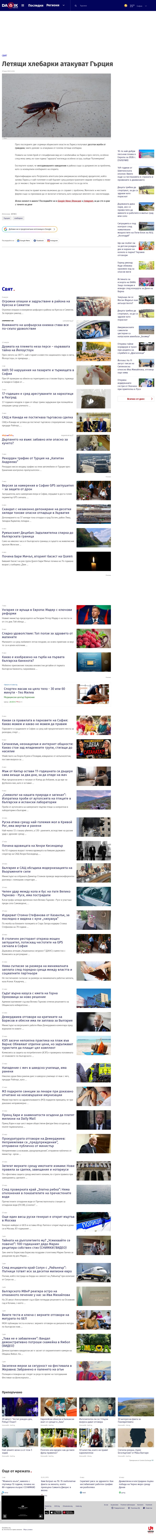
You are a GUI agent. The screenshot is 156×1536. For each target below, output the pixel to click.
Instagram (54, 240)
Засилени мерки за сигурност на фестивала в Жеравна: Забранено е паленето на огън (37, 1367)
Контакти (140, 1505)
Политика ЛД (135, 1508)
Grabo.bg (79, 1506)
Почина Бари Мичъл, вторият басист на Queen (37, 556)
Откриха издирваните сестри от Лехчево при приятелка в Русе (129, 385)
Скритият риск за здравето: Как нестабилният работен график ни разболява (96, 1484)
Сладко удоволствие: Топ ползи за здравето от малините (37, 635)
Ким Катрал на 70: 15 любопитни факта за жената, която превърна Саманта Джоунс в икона (58, 1486)
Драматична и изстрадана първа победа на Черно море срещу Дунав (136, 1484)
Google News (25, 240)
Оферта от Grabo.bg (8, 685)
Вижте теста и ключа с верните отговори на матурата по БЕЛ (35, 1316)
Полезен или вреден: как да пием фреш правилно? (57, 1451)
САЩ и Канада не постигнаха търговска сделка (37, 417)
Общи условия (27, 1529)
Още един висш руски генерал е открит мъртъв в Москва (38, 1218)
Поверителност (119, 1508)
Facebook (40, 240)
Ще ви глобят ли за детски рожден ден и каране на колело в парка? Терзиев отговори (131, 249)
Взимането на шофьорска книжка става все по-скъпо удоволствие (35, 326)
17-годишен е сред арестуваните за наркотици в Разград (37, 395)
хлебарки (18, 218)
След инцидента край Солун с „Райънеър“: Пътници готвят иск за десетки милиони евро (37, 1269)
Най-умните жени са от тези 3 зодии (17, 1451)
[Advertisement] (56, 264)
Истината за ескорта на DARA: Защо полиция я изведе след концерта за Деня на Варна (135, 285)
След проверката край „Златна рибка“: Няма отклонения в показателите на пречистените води (36, 1193)
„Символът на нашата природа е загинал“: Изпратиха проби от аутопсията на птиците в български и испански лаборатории (36, 798)
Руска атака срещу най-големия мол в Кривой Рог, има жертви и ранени (37, 824)
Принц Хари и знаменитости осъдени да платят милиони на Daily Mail (38, 1116)
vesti (84, 1492)
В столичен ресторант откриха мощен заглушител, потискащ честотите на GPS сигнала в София (32, 942)
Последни (35, 5)
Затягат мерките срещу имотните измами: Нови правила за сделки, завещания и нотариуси (38, 1167)
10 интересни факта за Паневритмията (129, 1420)
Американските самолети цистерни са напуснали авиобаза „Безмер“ (134, 332)
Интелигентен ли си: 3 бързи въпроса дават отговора (93, 1420)
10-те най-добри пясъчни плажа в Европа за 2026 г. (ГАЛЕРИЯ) (127, 156)
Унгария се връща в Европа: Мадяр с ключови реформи (37, 611)
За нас (106, 1505)
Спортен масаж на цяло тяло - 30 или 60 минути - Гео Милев (34, 690)
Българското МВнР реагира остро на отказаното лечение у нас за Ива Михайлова (36, 1293)
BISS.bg (57, 1506)
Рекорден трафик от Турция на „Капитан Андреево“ (33, 460)
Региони (52, 5)
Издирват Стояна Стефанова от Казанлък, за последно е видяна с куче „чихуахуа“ (35, 917)
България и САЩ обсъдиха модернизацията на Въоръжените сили (37, 869)
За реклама (114, 1505)
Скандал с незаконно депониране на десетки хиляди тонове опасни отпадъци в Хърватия (36, 511)
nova (6, 1492)
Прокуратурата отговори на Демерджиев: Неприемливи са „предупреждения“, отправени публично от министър (33, 1142)
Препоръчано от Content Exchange (140, 1460)
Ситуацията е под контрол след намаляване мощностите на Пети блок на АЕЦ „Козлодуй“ (135, 229)
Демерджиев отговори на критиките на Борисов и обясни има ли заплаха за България (37, 1018)
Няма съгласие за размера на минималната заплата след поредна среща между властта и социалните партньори (37, 969)
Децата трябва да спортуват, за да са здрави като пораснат (128, 192)
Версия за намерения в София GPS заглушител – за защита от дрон (38, 487)
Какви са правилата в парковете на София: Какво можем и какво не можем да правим (35, 722)
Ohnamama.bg (68, 1506)
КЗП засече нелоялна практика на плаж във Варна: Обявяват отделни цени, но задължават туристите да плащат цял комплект (37, 1044)
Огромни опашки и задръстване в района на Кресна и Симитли (36, 303)
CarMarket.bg (47, 1506)
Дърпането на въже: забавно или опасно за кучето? (35, 441)
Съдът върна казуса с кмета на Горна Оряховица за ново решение (30, 995)
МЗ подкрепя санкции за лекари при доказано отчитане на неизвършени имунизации (37, 1093)
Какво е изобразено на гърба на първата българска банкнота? (33, 658)
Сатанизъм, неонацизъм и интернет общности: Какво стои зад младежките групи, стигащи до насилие (37, 747)
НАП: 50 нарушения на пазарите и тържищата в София (38, 372)
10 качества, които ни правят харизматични (93, 1451)
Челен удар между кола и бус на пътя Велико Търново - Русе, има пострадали (36, 893)
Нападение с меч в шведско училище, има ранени (34, 1069)
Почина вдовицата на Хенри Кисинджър (32, 845)
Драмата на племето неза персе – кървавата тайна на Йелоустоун (36, 348)
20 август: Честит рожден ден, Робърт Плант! (17, 1420)
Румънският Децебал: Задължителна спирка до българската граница (37, 534)
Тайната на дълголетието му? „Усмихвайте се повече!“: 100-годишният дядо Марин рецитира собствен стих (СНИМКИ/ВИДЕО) (36, 1243)
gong (123, 1492)
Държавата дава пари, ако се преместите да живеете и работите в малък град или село (135, 209)
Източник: (6, 214)
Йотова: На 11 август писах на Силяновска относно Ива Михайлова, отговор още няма (136, 366)
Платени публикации (128, 1505)
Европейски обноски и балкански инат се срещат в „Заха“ (57, 1420)
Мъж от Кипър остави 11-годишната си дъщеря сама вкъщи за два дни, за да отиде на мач (37, 773)
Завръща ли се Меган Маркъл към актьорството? (128, 300)
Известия (149, 1508)
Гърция (7, 218)
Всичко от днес (136, 398)
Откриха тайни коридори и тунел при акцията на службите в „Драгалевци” (131, 348)
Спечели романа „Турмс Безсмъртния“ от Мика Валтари (133, 1451)
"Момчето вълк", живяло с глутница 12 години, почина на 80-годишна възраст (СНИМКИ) (18, 1484)
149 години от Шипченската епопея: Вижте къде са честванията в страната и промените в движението (135, 173)
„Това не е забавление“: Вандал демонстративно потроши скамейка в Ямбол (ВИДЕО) (36, 1342)
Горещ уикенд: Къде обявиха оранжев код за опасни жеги (126, 267)
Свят (7, 289)
